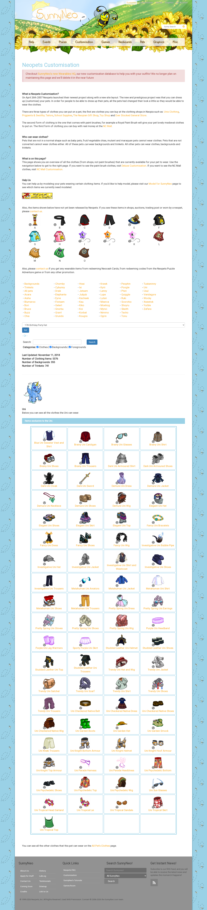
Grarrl (58, 312)
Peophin (125, 283)
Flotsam (60, 301)
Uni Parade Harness (85, 770)
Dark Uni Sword (85, 486)
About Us (24, 871)
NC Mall (107, 126)
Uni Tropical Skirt (157, 810)
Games (159, 2)
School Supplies (63, 115)
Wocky (147, 298)
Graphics (169, 2)
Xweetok (148, 301)
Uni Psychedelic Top (85, 790)
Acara (27, 294)
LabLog (42, 876)
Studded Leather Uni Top (49, 669)
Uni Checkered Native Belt (85, 711)
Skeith (124, 309)
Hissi (82, 283)
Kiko (81, 305)
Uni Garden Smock (157, 730)
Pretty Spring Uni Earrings (158, 608)
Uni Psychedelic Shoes (49, 790)
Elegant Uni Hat (158, 505)
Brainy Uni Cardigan (85, 444)
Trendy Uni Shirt (122, 691)
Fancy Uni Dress (49, 545)
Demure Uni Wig (122, 505)
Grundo (59, 316)
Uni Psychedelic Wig (121, 790)
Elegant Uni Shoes (49, 525)
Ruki (123, 298)
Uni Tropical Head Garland (49, 810)
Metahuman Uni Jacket (122, 588)
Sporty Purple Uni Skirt (85, 648)
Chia (26, 316)
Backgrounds (31, 283)
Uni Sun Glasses (158, 790)
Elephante (60, 294)
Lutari (103, 298)
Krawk (103, 283)
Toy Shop (105, 115)
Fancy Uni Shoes (85, 545)
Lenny (103, 290)
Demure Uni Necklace (49, 505)
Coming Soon (26, 886)
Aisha (27, 298)
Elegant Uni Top (121, 525)
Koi (81, 309)
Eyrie (58, 298)
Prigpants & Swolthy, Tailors (37, 115)
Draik (58, 290)
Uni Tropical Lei (85, 810)
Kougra (83, 316)
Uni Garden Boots (85, 730)
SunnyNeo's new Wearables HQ (56, 73)
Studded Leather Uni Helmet (122, 648)
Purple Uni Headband (158, 628)
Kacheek (84, 298)
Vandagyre (150, 294)
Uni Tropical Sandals (121, 810)
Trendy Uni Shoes (158, 691)
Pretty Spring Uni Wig (122, 628)
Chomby (60, 283)
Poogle (125, 287)
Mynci (103, 309)
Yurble (147, 305)
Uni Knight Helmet (122, 750)
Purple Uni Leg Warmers (49, 648)
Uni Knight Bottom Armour (85, 750)
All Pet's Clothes (101, 845)
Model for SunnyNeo (160, 183)
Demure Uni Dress (122, 486)
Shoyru (125, 305)
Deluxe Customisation (134, 165)
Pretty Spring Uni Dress (122, 608)
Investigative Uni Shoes (158, 567)
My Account (182, 2)
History (42, 871)
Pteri (124, 290)
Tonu (124, 316)
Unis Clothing (171, 111)
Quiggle (125, 294)
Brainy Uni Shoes (49, 466)
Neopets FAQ (69, 870)
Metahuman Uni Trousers (85, 608)
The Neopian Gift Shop (85, 115)
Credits (23, 891)
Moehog (105, 305)
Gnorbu (59, 309)
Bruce (27, 309)
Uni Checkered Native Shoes (158, 711)
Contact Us (25, 881)
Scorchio (126, 301)
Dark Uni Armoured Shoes (158, 466)
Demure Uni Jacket (158, 486)
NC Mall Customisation (49, 169)
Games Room (69, 885)
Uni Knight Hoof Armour (158, 750)
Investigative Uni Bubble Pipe (158, 545)
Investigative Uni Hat (49, 567)
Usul (146, 290)
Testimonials (45, 881)
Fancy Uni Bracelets (158, 525)
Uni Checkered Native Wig (49, 730)
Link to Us (43, 891)
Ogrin (103, 316)
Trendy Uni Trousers (49, 711)
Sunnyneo (131, 2)
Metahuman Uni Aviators (85, 588)
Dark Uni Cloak (49, 486)
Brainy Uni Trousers (85, 466)
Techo (124, 312)
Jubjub (83, 294)
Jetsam (83, 290)
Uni (145, 287)
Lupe (103, 294)
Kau (81, 301)
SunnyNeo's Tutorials (72, 880)
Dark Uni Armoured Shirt (121, 466)
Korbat (83, 312)
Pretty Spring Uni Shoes (85, 628)
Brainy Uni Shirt (158, 444)
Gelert (58, 305)
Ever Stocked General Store (130, 115)
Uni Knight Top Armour (49, 770)
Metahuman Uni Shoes (49, 608)
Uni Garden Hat (121, 730)
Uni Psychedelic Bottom (157, 770)
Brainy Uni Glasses (121, 444)
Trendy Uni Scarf (85, 691)
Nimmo (104, 312)
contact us (36, 211)
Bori (26, 305)
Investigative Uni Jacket (85, 567)
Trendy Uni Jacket (158, 669)
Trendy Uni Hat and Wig (122, 669)
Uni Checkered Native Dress (121, 711)
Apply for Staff (27, 876)
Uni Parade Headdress (121, 770)
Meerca (104, 301)
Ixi (80, 287)
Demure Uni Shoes (85, 505)
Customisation (146, 2)
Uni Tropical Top (49, 829)
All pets (28, 290)
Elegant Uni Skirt (85, 525)
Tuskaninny (150, 283)
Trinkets (28, 287)
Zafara (147, 309)
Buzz (27, 312)
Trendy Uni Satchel (49, 691)
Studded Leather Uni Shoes (158, 648)
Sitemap (43, 886)
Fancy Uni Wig (122, 545)
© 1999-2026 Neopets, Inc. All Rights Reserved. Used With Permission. (51, 899)
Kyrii (102, 287)
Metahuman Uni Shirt (158, 588)
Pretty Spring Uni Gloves (49, 628)
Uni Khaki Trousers (49, 750)
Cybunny (60, 287)
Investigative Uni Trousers (49, 588)
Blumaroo (29, 301)
